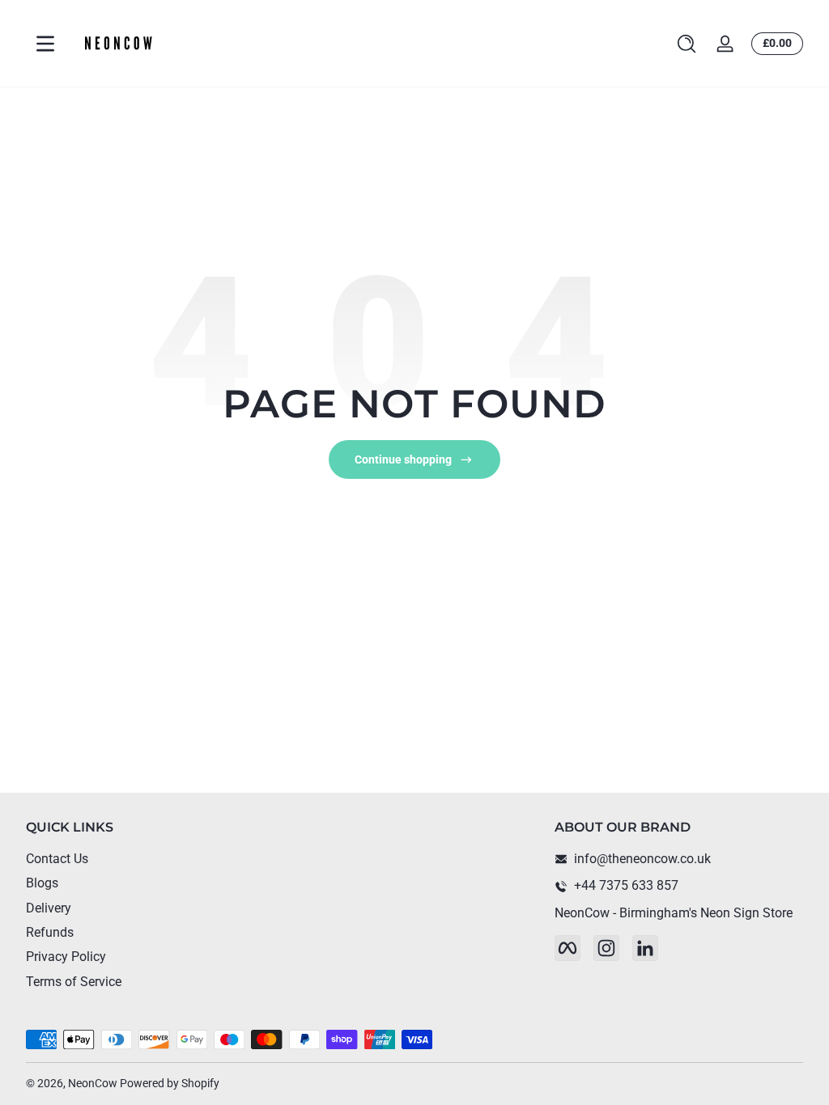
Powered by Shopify (169, 1083)
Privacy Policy (66, 956)
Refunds (50, 932)
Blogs (42, 883)
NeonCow (92, 1083)
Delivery (48, 908)
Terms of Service (73, 981)
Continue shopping (403, 459)
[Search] (686, 43)
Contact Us (57, 858)
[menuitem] (150, 859)
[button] (686, 44)
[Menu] (45, 43)
